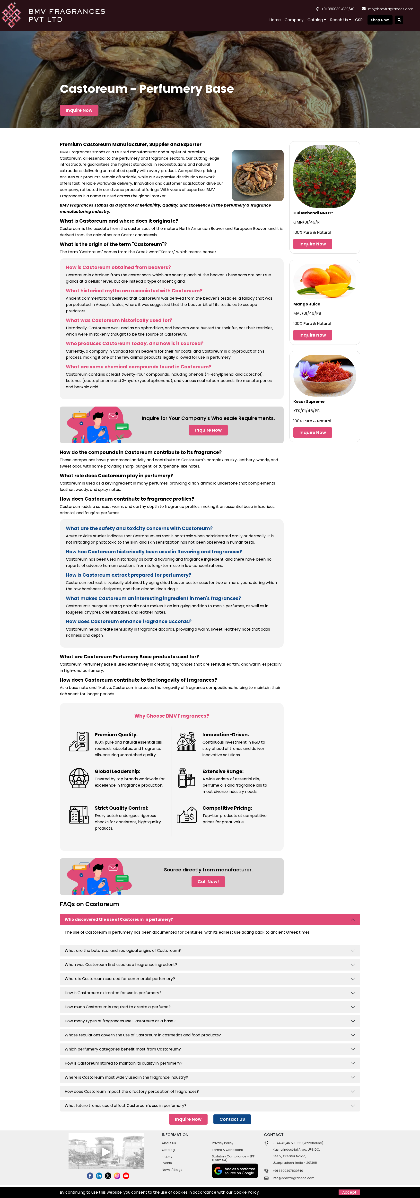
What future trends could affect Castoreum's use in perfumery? (125, 1105)
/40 (351, 9)
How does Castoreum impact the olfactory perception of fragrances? (132, 1091)
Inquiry (167, 1156)
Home (275, 20)
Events (167, 1163)
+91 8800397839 (335, 9)
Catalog (315, 20)
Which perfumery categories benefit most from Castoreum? (123, 1049)
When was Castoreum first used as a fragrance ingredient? (121, 964)
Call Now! (208, 881)
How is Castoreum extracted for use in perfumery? (113, 993)
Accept (349, 1192)
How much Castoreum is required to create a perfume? (118, 1007)
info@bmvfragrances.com (390, 9)
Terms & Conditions (227, 1150)
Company (294, 20)
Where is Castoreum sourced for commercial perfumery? (120, 978)
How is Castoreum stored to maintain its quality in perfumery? (124, 1063)
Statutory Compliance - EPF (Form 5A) (233, 1158)
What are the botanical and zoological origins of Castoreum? (123, 950)
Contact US (232, 1119)
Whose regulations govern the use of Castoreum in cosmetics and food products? (143, 1035)
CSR (359, 20)
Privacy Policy (222, 1143)
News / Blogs (172, 1170)
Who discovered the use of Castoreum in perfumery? (119, 919)
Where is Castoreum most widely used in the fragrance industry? (126, 1077)
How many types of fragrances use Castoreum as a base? (120, 1021)
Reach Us (339, 20)
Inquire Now (79, 110)
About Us (169, 1143)
